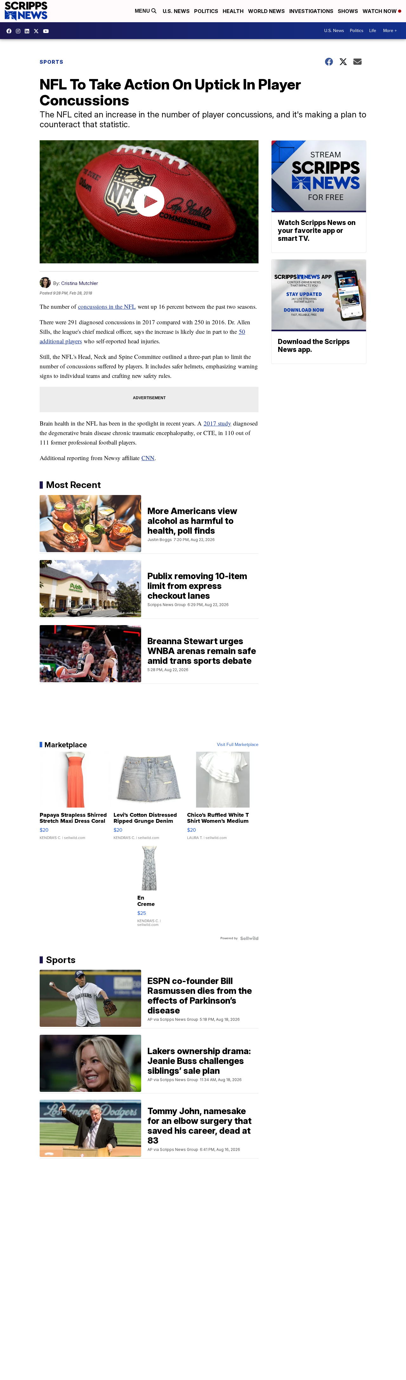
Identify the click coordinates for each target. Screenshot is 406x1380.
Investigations (311, 11)
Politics (206, 11)
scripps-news (28, 31)
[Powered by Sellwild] (249, 938)
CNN (147, 458)
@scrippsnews (47, 31)
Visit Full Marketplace (238, 745)
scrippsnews (10, 31)
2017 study (217, 423)
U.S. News (176, 11)
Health (233, 11)
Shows (348, 11)
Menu (143, 11)
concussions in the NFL (107, 306)
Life (372, 30)
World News (266, 11)
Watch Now (380, 11)
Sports (51, 62)
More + (390, 30)
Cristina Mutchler (79, 283)
